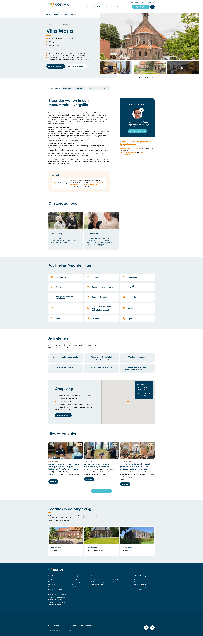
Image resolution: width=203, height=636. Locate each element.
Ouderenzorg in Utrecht (55, 589)
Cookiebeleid (70, 625)
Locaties (80, 7)
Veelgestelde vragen (140, 2)
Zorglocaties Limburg (54, 604)
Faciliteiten (80, 88)
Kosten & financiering (97, 582)
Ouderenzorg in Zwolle (55, 599)
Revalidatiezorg (74, 587)
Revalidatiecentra (53, 587)
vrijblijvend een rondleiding (92, 184)
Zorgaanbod (89, 7)
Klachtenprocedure (140, 582)
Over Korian (117, 7)
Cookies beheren (86, 625)
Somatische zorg (75, 582)
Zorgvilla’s (64, 14)
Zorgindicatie (95, 579)
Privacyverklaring (55, 625)
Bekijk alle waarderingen (128, 152)
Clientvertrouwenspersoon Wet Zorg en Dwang (143, 588)
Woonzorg (73, 584)
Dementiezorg (74, 579)
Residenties (51, 584)
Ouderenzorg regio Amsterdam (57, 594)
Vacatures (151, 2)
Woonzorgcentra (53, 582)
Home (48, 14)
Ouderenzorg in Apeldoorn (56, 602)
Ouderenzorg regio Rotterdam (57, 597)
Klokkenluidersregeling (141, 584)
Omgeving (105, 88)
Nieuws (131, 2)
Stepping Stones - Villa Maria (130, 148)
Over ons (115, 582)
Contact (127, 7)
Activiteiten (92, 88)
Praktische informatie (103, 7)
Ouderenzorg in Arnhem (55, 592)
